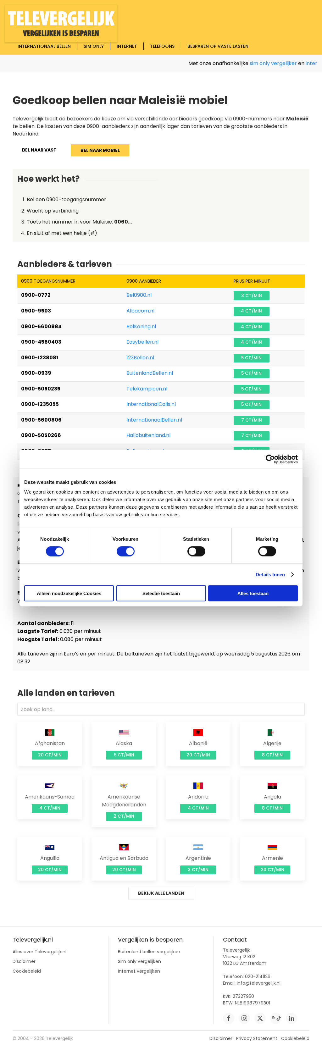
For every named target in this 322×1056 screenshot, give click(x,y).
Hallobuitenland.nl (148, 435)
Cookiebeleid (27, 971)
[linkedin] (291, 1018)
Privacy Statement (256, 1038)
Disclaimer (24, 961)
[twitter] (260, 1018)
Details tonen (270, 574)
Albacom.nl (140, 310)
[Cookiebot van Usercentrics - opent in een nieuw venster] (270, 459)
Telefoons (162, 46)
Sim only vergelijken (139, 961)
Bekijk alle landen (161, 893)
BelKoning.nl (141, 326)
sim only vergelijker (265, 63)
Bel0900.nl (139, 295)
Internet (127, 46)
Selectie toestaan (161, 593)
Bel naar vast (39, 150)
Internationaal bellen (44, 46)
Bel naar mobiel (100, 150)
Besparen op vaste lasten (217, 46)
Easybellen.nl (142, 342)
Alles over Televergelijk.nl (39, 951)
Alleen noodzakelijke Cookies (69, 593)
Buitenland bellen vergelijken (149, 951)
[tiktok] (275, 1018)
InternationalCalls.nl (151, 404)
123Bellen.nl (140, 357)
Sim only (94, 46)
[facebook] (228, 1018)
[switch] (126, 551)
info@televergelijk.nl (258, 983)
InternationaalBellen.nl (154, 419)
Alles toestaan (253, 593)
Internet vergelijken (139, 971)
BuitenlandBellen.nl (149, 373)
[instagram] (244, 1018)
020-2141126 (257, 976)
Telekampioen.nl (146, 388)
